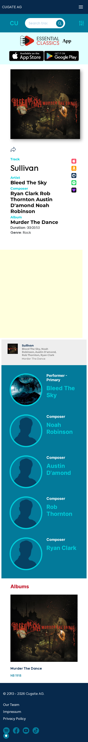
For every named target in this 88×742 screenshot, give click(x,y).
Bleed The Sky (28, 183)
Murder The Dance (34, 222)
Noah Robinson (29, 208)
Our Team (11, 705)
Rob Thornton (30, 196)
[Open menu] (81, 7)
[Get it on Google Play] (61, 56)
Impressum (12, 712)
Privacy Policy (14, 719)
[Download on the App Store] (26, 56)
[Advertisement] (44, 294)
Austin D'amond (31, 202)
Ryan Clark (24, 193)
